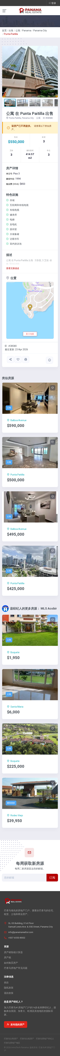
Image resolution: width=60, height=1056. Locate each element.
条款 (6, 982)
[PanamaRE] (30, 10)
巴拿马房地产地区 (12, 1043)
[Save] (18, 359)
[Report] (49, 360)
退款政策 (8, 993)
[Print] (25, 359)
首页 (4, 30)
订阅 (52, 877)
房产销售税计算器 (13, 952)
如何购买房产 (11, 962)
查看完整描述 (12, 268)
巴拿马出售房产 (11, 1038)
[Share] (10, 359)
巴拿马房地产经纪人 (45, 1038)
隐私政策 (8, 987)
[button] (6, 72)
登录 (53, 3)
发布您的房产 (17, 1024)
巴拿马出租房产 (27, 1038)
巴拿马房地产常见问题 (15, 968)
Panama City (40, 30)
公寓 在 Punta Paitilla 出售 (29, 113)
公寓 (18, 30)
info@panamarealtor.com (20, 932)
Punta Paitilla (11, 34)
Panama (26, 30)
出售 (11, 30)
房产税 (7, 957)
